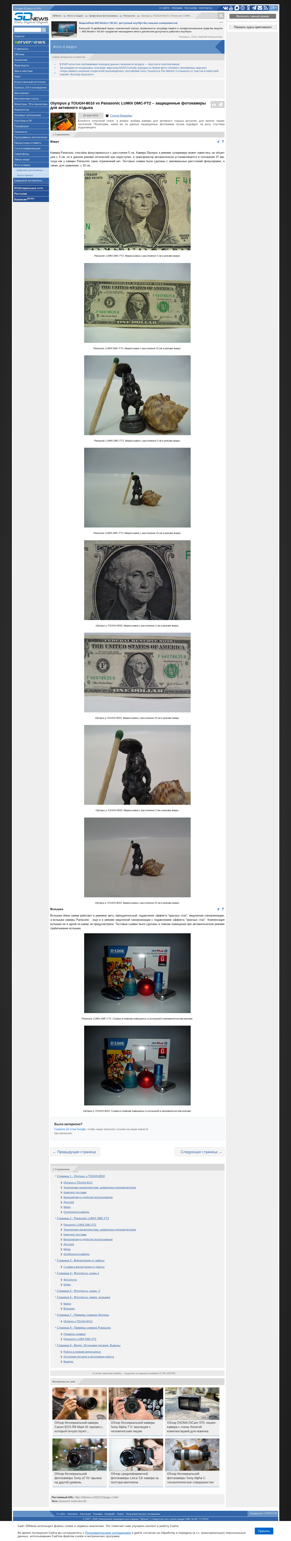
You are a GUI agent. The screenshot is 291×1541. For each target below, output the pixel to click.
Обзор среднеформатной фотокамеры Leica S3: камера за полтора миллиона (134, 1478)
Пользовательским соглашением (108, 1532)
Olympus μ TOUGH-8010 (77, 1321)
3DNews (57, 15)
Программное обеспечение (31, 137)
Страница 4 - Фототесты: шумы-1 (78, 1273)
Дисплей (68, 1202)
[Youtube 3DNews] (231, 8)
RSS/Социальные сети (28, 188)
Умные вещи (21, 159)
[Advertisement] (137, 89)
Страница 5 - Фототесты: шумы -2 (78, 1290)
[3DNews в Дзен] (243, 8)
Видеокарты (21, 65)
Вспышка (69, 1308)
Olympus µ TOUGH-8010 (77, 1182)
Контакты (205, 8)
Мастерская (21, 93)
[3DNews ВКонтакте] (225, 8)
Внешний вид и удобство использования (88, 1197)
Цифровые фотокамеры (30, 170)
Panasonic (129, 15)
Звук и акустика (23, 71)
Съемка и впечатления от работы (84, 1266)
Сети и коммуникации (27, 148)
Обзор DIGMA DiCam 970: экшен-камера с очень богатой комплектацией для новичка (191, 1427)
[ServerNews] (31, 42)
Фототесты (70, 1279)
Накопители (21, 109)
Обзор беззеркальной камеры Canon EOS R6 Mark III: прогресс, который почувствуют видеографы (79, 1427)
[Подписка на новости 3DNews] (260, 8)
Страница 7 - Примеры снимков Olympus (83, 1315)
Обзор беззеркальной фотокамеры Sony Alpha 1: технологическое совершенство (190, 1478)
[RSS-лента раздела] (221, 15)
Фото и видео (22, 165)
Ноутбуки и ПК (23, 120)
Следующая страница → (201, 1152)
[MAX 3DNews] (237, 8)
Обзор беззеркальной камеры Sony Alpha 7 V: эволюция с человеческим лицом (133, 1427)
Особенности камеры (76, 1212)
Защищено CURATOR (263, 1513)
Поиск (120, 1514)
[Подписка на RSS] (266, 8)
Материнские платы (26, 98)
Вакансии (24, 199)
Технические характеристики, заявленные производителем (99, 1187)
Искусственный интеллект (30, 82)
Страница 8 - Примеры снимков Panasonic (84, 1327)
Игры (17, 76)
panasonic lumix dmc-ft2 (72, 1501)
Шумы (67, 1284)
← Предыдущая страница (74, 1152)
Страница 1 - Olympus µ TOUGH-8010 (81, 1176)
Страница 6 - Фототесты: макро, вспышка (83, 1297)
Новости (19, 36)
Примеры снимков (74, 1334)
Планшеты (20, 131)
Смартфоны (21, 154)
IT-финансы (21, 48)
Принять (264, 1531)
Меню (67, 1207)
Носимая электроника (27, 115)
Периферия (21, 126)
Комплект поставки (74, 1192)
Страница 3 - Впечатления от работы (80, 1260)
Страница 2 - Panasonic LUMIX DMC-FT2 (83, 1218)
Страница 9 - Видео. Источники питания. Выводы (88, 1345)
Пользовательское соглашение (143, 1514)
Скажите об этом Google (70, 1129)
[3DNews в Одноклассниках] (248, 8)
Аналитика (20, 60)
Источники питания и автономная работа (88, 1356)
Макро (67, 1303)
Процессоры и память (27, 143)
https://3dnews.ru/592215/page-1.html (96, 1497)
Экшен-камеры (25, 175)
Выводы (68, 1361)
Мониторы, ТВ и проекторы (31, 104)
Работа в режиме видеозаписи (82, 1351)
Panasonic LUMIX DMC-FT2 (79, 1224)
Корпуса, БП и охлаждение (30, 87)
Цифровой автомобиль (28, 180)
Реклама (177, 8)
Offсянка (19, 54)
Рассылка (190, 8)
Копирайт (110, 1514)
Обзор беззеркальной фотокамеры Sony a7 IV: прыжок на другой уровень (78, 1478)
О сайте (164, 8)
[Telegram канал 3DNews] (254, 8)
